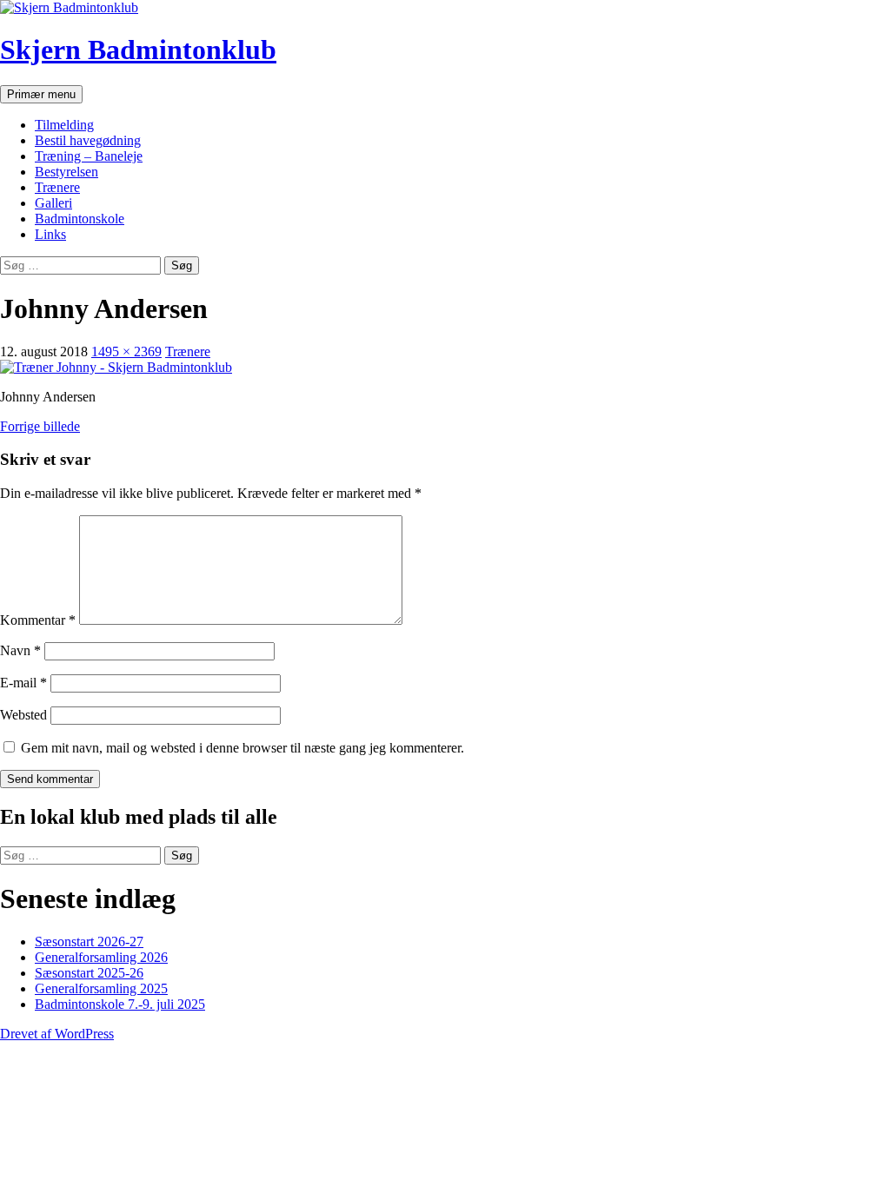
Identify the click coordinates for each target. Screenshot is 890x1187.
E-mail (23, 682)
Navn (20, 650)
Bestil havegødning (88, 140)
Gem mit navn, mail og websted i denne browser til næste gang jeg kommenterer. (242, 747)
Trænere (57, 187)
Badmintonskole (79, 218)
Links (50, 234)
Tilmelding (64, 124)
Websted (23, 714)
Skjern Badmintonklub (138, 49)
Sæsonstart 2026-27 (89, 941)
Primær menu (41, 94)
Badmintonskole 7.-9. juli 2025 (120, 1004)
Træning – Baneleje (89, 156)
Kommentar (38, 620)
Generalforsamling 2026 (101, 957)
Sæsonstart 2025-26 (89, 972)
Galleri (53, 203)
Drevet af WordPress (57, 1033)
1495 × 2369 (126, 351)
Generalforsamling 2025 (101, 988)
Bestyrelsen (66, 171)
